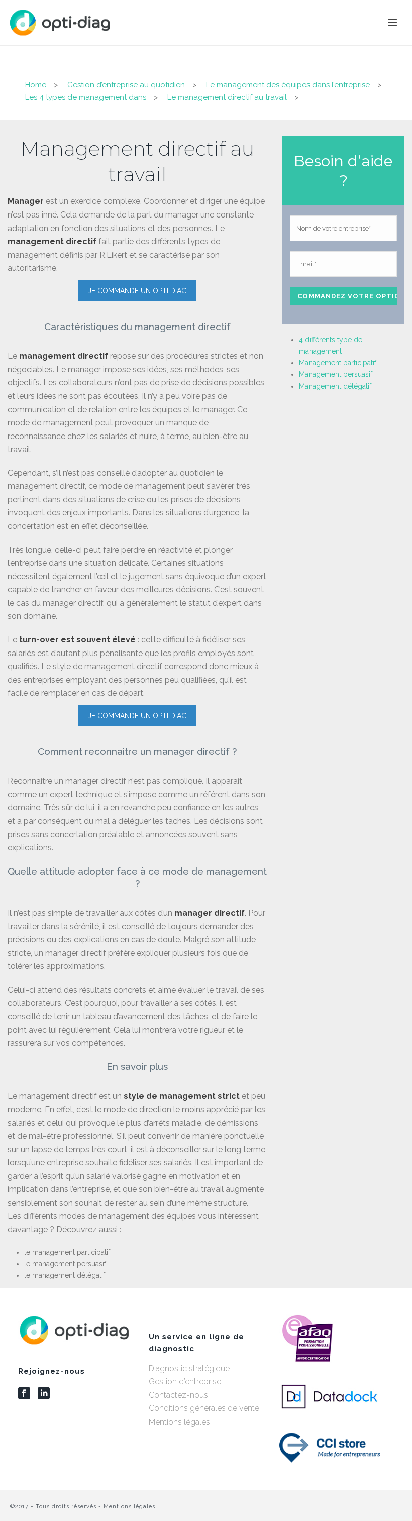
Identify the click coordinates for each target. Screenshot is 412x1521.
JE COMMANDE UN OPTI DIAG (137, 291)
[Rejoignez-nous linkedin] (44, 1393)
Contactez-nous (178, 1395)
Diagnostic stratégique (189, 1368)
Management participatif (337, 363)
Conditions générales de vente (204, 1408)
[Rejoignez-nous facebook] (24, 1393)
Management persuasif (335, 374)
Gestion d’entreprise (185, 1381)
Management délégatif (335, 386)
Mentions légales (179, 1422)
